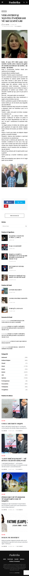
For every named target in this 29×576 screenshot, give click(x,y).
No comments (18, 26)
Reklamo (22, 559)
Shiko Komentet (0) (14, 215)
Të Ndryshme (5, 386)
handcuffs (4, 333)
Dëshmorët (4, 357)
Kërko (26, 226)
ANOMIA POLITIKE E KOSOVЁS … (18, 299)
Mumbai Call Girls (6, 341)
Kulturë (4, 11)
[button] (2, 2)
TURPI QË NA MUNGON (16, 308)
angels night (4, 347)
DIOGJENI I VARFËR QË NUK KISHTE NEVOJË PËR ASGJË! (17, 276)
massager (4, 326)
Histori (3, 366)
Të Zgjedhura (5, 389)
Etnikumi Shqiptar (6, 360)
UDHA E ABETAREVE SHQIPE (12, 423)
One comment (20, 546)
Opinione (4, 378)
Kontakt (16, 559)
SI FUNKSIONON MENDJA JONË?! (16, 267)
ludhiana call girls (6, 320)
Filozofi (3, 363)
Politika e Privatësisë (14, 561)
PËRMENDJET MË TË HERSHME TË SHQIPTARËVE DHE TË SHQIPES (13, 499)
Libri (3, 375)
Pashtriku (14, 2)
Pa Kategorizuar (6, 381)
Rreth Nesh (10, 559)
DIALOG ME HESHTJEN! (10, 537)
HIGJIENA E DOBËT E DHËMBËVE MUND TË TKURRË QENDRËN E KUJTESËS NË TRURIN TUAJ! (18, 256)
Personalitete (5, 383)
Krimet (3, 369)
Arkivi (4, 559)
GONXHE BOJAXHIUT (15, 290)
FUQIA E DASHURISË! (15, 246)
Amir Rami (17, 572)
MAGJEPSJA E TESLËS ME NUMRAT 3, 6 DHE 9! (16, 236)
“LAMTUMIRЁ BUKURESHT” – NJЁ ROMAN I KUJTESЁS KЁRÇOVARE (14, 460)
